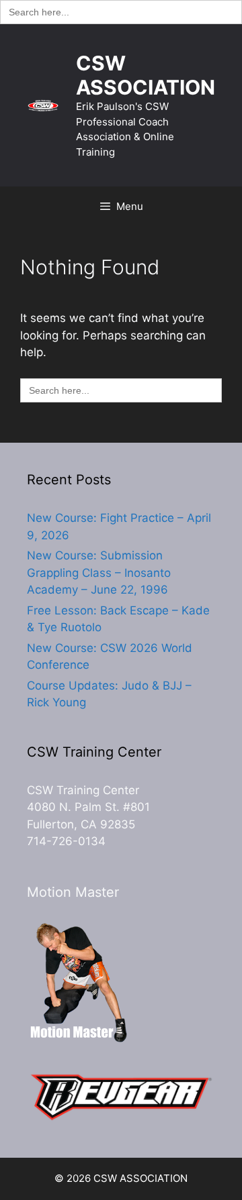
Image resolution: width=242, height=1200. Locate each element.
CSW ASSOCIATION (145, 75)
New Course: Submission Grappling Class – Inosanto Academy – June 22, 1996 (99, 572)
